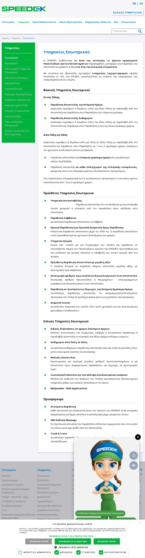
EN (134, 3)
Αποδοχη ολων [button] (107, 541)
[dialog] (72, 539)
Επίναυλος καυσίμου (17, 77)
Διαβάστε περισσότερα (39, 532)
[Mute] (133, 465)
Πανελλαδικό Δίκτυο (44, 22)
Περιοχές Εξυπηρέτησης (18, 94)
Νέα (116, 22)
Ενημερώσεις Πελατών (98, 22)
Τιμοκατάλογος (13, 88)
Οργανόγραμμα (10, 480)
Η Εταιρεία (8, 22)
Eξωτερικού (11, 63)
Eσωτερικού (11, 57)
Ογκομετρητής (13, 116)
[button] (72, 536)
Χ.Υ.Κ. (4, 510)
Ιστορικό (6, 475)
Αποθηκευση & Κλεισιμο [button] (73, 541)
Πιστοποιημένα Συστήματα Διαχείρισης (16, 491)
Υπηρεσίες (24, 22)
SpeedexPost (12, 83)
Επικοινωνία (128, 22)
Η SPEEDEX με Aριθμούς (14, 501)
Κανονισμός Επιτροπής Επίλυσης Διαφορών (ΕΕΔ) (19, 516)
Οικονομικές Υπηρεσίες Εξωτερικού (18, 70)
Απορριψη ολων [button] (38, 541)
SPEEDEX (24, 9)
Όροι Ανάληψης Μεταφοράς (14, 123)
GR (141, 3)
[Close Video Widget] (138, 437)
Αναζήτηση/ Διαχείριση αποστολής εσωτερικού (100, 513)
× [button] (140, 523)
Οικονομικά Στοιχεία (12, 484)
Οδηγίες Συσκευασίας (17, 110)
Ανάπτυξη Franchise (70, 22)
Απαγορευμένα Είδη (16, 105)
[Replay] (133, 455)
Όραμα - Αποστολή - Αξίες (15, 496)
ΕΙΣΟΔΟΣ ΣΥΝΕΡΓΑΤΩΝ (127, 12)
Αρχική (5, 38)
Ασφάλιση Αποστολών (18, 99)
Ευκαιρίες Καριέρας (12, 505)
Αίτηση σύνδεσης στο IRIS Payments (17, 132)
